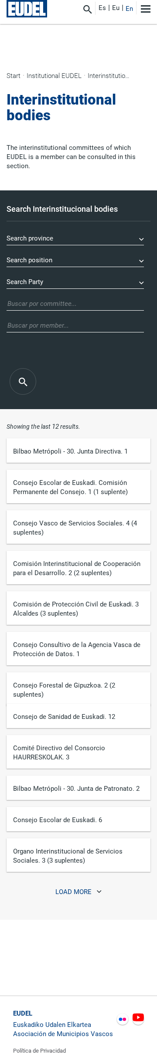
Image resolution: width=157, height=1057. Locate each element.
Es (102, 8)
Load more (74, 892)
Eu (115, 8)
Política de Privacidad (39, 1050)
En (129, 9)
